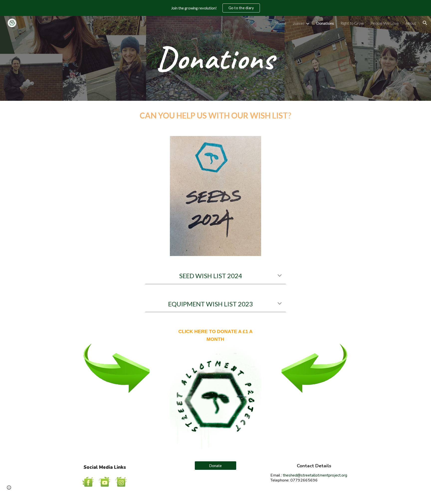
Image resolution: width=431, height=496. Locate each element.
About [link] (411, 23)
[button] (425, 23)
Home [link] (280, 23)
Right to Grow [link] (352, 23)
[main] (215, 58)
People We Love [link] (384, 23)
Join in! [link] (299, 23)
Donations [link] (325, 23)
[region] (215, 8)
